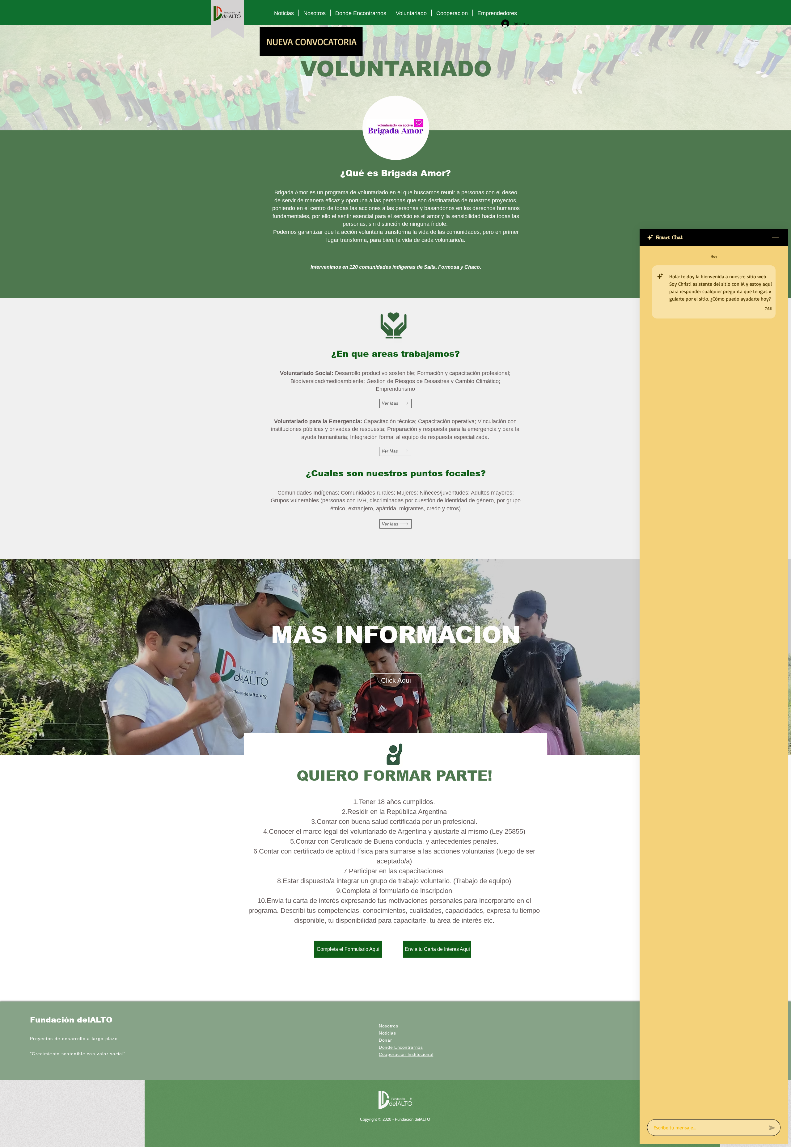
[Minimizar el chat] (775, 237)
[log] (714, 680)
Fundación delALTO (71, 1019)
